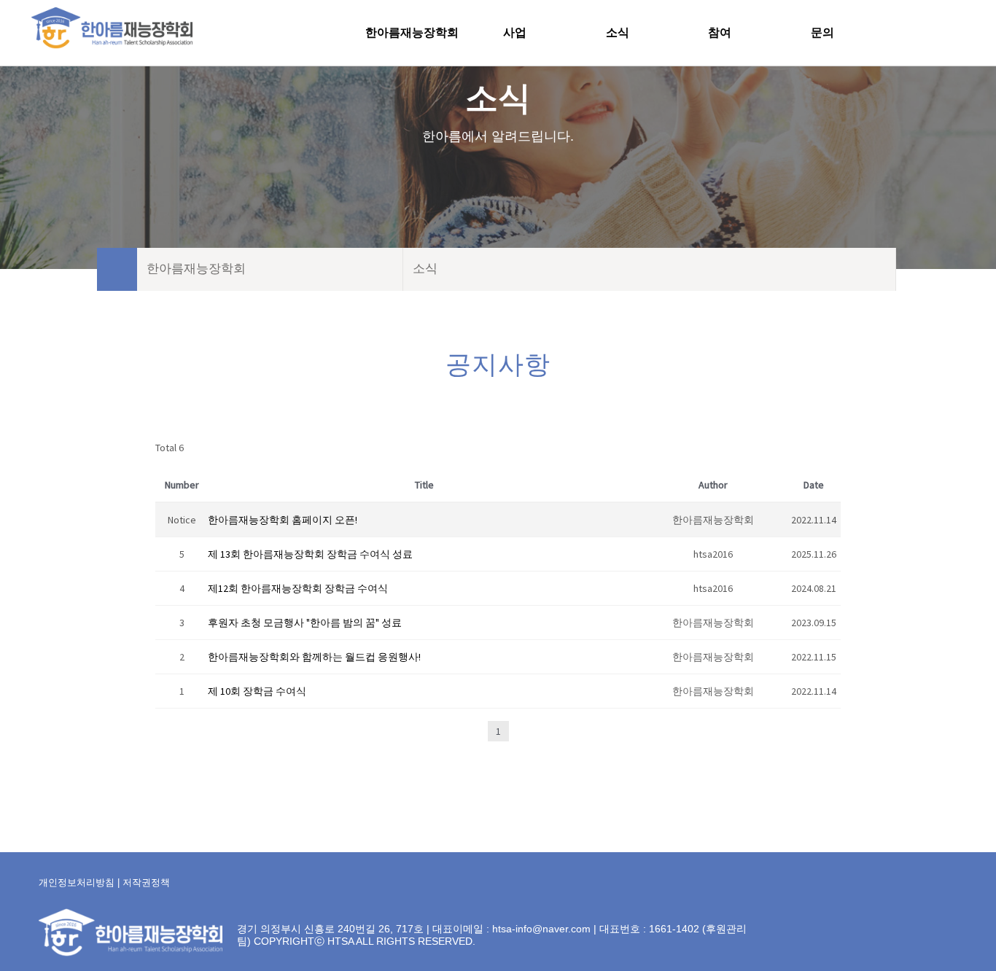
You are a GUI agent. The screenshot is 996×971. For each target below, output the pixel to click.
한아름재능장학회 (412, 32)
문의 (822, 32)
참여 (719, 32)
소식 (617, 32)
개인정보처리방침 (76, 882)
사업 (514, 32)
